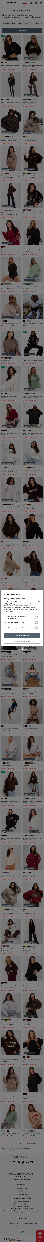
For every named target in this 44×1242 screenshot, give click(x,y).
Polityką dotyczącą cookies (13, 603)
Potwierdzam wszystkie (22, 635)
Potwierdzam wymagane (22, 641)
